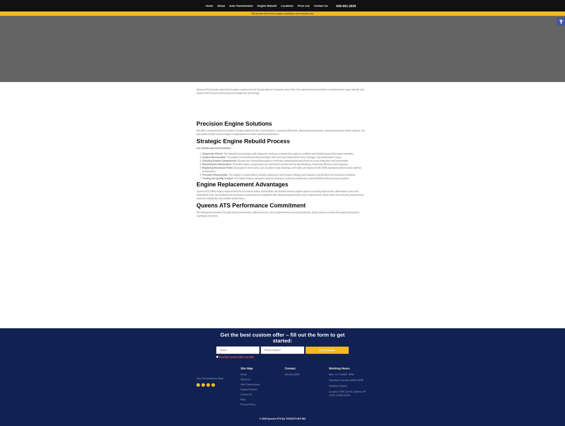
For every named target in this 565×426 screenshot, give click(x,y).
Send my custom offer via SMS (236, 357)
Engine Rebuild (267, 6)
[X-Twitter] (213, 385)
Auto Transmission (241, 6)
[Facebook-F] (198, 385)
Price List (304, 6)
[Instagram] (203, 385)
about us (245, 379)
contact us (321, 6)
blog (243, 399)
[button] (561, 21)
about (221, 6)
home (209, 6)
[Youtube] (208, 385)
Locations (287, 6)
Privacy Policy (248, 404)
